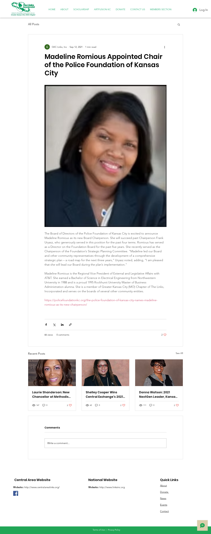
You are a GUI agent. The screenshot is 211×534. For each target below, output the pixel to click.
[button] (178, 24)
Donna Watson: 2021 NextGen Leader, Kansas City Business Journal (158, 394)
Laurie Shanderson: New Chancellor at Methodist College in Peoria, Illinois (51, 394)
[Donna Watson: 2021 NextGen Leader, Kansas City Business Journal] (159, 372)
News (163, 498)
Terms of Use (99, 530)
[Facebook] (15, 493)
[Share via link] (70, 324)
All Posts (33, 24)
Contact (164, 511)
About (163, 485)
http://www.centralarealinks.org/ (42, 487)
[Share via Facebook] (46, 324)
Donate (164, 492)
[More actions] (164, 47)
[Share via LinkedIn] (62, 324)
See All (179, 353)
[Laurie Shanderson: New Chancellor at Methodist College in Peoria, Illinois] (52, 372)
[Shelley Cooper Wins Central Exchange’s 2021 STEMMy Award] (105, 372)
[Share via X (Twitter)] (54, 324)
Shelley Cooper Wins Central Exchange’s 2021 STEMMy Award (104, 394)
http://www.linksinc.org (112, 487)
